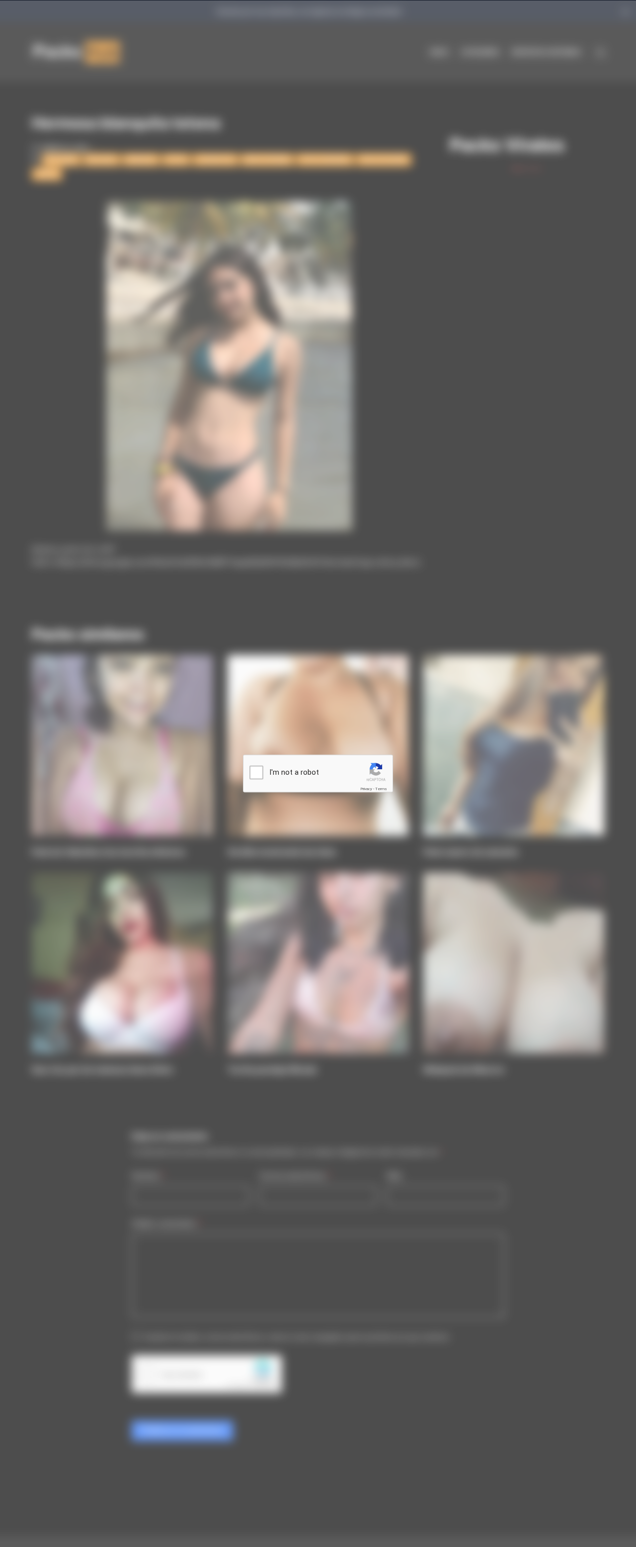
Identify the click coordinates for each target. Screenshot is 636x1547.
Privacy (366, 789)
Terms (381, 789)
